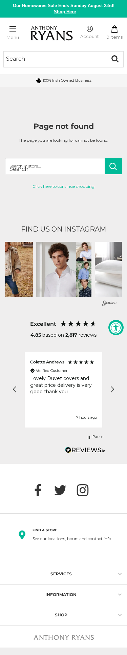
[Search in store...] (113, 166)
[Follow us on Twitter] (63, 490)
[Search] (114, 59)
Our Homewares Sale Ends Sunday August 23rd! (63, 8)
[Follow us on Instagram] (86, 490)
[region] (63, 389)
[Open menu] (12, 29)
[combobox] (55, 59)
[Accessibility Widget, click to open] (116, 327)
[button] (63, 269)
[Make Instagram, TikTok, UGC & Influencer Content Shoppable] (109, 303)
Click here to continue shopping (63, 186)
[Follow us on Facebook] (41, 490)
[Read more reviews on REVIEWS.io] (85, 452)
